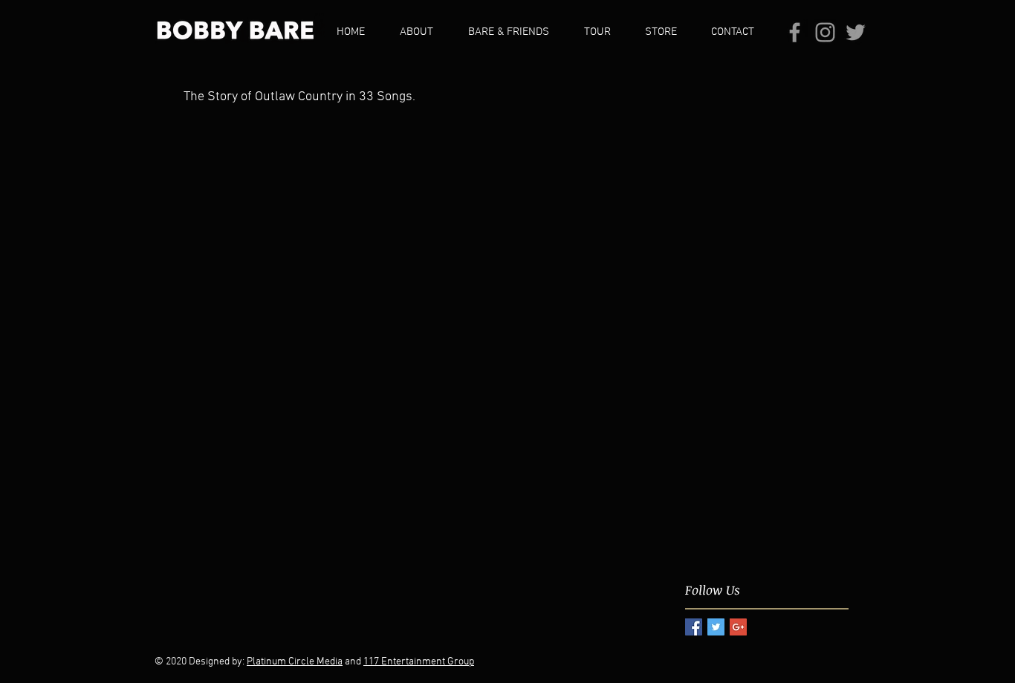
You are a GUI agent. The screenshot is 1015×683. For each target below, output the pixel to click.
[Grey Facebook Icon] (795, 32)
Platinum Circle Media (295, 662)
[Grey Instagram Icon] (825, 32)
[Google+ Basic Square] (738, 626)
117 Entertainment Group (418, 662)
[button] (422, 32)
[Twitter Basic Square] (715, 626)
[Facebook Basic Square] (693, 626)
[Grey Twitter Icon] (856, 32)
